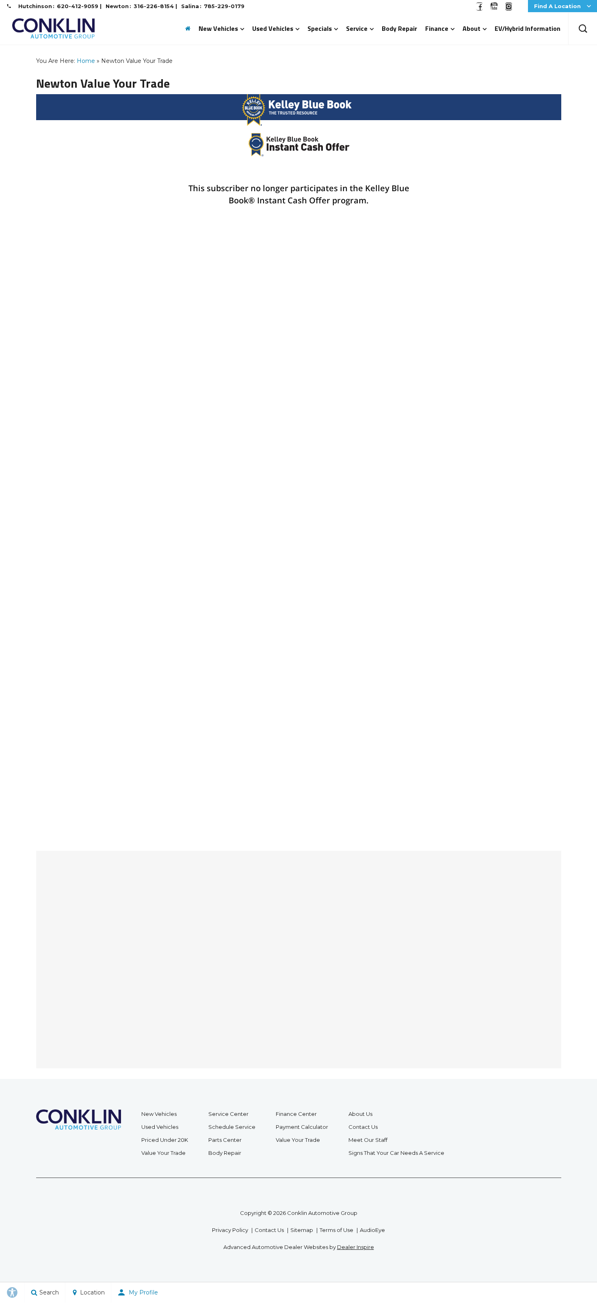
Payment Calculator (302, 1127)
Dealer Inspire (355, 1247)
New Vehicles (218, 28)
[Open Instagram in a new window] (508, 8)
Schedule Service (231, 1127)
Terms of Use (336, 1230)
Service (357, 28)
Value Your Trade (163, 1153)
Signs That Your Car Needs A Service (396, 1153)
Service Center (228, 1114)
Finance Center (296, 1114)
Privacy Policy (230, 1230)
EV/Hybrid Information (527, 28)
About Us (360, 1114)
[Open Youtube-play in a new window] (494, 8)
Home (86, 61)
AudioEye (372, 1230)
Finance (436, 28)
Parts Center (225, 1140)
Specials (319, 28)
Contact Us (363, 1127)
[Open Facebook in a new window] (479, 8)
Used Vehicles (272, 28)
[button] (583, 28)
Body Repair (399, 28)
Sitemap (301, 1230)
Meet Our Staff (367, 1140)
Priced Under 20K (164, 1140)
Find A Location (557, 6)
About (471, 28)
